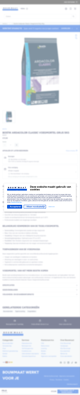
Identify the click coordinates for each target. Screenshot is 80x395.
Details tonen (52, 206)
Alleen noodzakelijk (35, 206)
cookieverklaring (16, 202)
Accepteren (15, 206)
